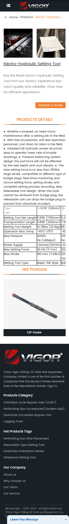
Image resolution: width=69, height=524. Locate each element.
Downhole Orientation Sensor (24, 451)
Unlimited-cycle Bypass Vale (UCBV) (30, 402)
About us (10, 474)
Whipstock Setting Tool (20, 457)
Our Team (11, 487)
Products (27, 17)
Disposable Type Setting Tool (24, 445)
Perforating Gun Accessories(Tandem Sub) (34, 409)
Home (13, 17)
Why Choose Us (14, 481)
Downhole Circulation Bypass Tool (27, 415)
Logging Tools (13, 421)
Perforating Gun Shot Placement (26, 438)
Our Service (12, 493)
